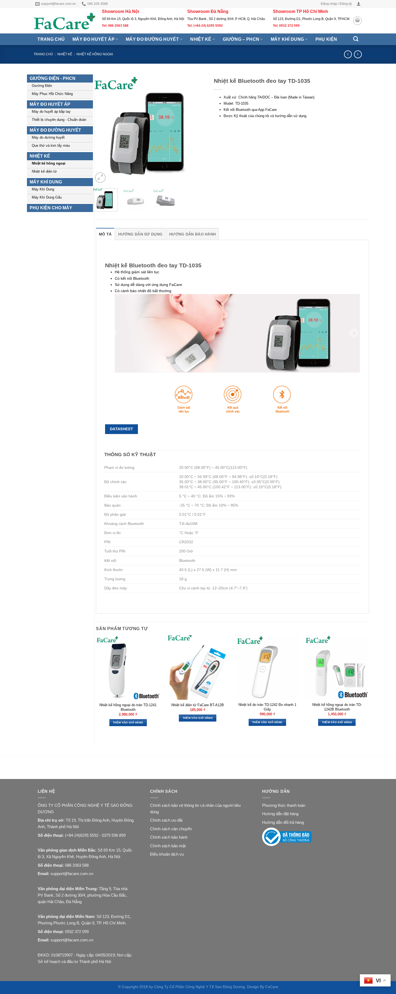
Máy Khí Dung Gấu (47, 197)
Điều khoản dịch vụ (167, 854)
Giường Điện (42, 86)
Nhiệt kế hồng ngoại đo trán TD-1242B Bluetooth (337, 707)
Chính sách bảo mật (168, 845)
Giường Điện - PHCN (52, 78)
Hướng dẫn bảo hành (192, 234)
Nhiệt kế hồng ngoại (95, 54)
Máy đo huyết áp (93, 39)
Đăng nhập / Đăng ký (336, 4)
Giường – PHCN (241, 39)
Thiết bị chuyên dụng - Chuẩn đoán (59, 120)
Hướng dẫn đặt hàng (280, 813)
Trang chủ (51, 39)
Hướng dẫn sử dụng (140, 234)
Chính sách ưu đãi (166, 820)
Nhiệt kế (200, 39)
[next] (198, 129)
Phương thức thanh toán (283, 805)
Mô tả (105, 234)
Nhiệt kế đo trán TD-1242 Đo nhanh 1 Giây (267, 707)
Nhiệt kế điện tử (44, 171)
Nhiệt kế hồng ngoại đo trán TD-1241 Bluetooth (128, 707)
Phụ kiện (326, 39)
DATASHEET (121, 429)
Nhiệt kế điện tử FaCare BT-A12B (197, 705)
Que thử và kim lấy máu (51, 146)
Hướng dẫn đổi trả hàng (283, 822)
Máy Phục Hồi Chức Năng (52, 94)
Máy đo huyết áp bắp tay (51, 112)
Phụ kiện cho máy (51, 208)
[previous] (102, 129)
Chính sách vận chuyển (171, 828)
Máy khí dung (287, 39)
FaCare (271, 987)
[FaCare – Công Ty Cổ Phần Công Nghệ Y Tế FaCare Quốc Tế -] (65, 21)
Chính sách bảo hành (168, 837)
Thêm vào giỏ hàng (128, 722)
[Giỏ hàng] (357, 20)
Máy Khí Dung (43, 189)
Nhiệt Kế (64, 54)
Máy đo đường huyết (152, 39)
